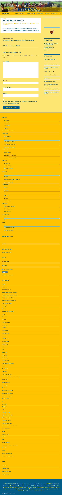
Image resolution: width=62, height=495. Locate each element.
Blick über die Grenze (7, 303)
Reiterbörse (6, 120)
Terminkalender (7, 136)
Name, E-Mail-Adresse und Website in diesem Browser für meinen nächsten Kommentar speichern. (20, 102)
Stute (28, 489)
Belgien (23, 483)
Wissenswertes (7, 200)
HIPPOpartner (5, 338)
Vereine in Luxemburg (8, 168)
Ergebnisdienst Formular (9, 206)
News (3, 366)
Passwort (4, 265)
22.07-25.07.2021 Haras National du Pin (52, 89)
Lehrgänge (6, 139)
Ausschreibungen (6, 289)
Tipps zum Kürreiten (7, 423)
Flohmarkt (6, 128)
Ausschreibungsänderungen (9, 300)
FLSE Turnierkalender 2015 (9, 144)
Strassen (25, 489)
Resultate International (7, 393)
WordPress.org (5, 474)
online (6, 252)
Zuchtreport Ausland (9, 230)
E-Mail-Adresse (7, 87)
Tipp (3, 409)
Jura (5, 192)
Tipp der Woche (6, 412)
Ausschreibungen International (9, 295)
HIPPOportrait (5, 341)
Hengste (4, 319)
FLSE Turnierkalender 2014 (9, 147)
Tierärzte (6, 187)
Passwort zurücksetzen (7, 275)
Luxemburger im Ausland (8, 363)
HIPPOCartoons (6, 322)
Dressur (4, 308)
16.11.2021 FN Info (47, 78)
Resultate (4, 387)
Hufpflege (6, 190)
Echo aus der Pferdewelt (8, 311)
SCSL (5, 225)
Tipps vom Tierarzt (6, 420)
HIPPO (7, 211)
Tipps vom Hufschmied (7, 415)
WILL (5, 219)
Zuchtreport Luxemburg (9, 227)
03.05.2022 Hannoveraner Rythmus (51, 64)
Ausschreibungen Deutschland (9, 292)
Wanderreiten (5, 434)
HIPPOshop (5, 344)
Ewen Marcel (5, 485)
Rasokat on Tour (6, 382)
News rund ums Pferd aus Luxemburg (12, 179)
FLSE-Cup (16, 485)
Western (4, 436)
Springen (4, 404)
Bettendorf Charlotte (34, 483)
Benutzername (5, 261)
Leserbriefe (5, 357)
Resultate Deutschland (7, 390)
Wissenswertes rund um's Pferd (9, 445)
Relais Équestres (7, 165)
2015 (4, 483)
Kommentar (6, 61)
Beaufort (19, 483)
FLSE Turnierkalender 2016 (9, 141)
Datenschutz (54, 13)
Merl (19, 487)
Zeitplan (22, 490)
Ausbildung (6, 195)
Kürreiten (6, 198)
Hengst (29, 485)
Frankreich (21, 485)
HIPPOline (5, 13)
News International (8, 182)
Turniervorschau (6, 428)
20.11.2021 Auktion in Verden (50, 81)
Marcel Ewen (15, 487)
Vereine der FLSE (7, 152)
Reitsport (50, 487)
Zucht (3, 222)
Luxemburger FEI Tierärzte (10, 155)
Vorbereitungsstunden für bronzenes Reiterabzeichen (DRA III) (18, 39)
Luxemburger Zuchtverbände (10, 157)
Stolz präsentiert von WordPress (8, 493)
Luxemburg (52, 485)
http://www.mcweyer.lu (32, 30)
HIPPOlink (4, 336)
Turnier (31, 489)
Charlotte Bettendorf (42, 483)
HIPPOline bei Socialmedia (49, 71)
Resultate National (6, 398)
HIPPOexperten (6, 327)
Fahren (4, 314)
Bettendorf (27, 483)
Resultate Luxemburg (7, 396)
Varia (4, 18)
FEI (9, 485)
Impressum (47, 13)
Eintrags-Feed (5, 468)
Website (5, 93)
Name (5, 80)
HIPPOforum (5, 330)
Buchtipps (4, 306)
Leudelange (47, 485)
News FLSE (6, 176)
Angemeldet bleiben (8, 269)
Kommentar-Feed (6, 471)
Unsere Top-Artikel (8, 208)
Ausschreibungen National (8, 297)
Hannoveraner (25, 485)
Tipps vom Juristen (6, 417)
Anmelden (4, 465)
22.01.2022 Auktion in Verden (50, 74)
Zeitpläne (4, 447)
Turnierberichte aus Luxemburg (9, 426)
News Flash (6, 173)
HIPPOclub (5, 325)
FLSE (12, 485)
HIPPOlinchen (5, 333)
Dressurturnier (55, 483)
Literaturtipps (7, 125)
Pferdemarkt (7, 122)
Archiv (3, 284)
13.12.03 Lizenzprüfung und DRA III (11, 44)
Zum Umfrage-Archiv (48, 44)
